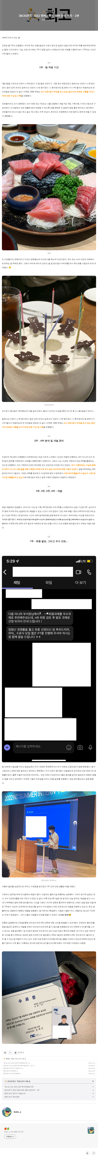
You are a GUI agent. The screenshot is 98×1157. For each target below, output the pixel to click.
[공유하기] (5, 1053)
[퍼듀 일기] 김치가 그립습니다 (12, 1068)
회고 (12, 1059)
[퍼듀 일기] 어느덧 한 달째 (11, 1073)
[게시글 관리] (10, 1053)
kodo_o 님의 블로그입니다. (14, 1131)
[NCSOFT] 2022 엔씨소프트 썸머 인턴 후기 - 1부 (18, 1065)
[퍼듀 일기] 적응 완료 (9, 1071)
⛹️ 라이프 (7, 1059)
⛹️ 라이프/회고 (49, 11)
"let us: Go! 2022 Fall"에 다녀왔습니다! (15, 1063)
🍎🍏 (6, 1128)
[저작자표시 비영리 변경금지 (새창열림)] (21, 1052)
